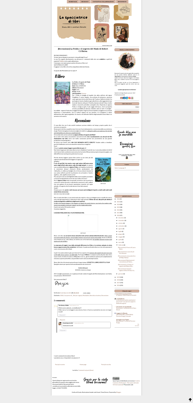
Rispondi (62, 315)
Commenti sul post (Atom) (85, 370)
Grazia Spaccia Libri (68, 323)
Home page (83, 364)
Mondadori (86, 295)
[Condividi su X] (86, 293)
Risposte (62, 320)
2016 (118, 285)
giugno (120, 234)
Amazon (83, 93)
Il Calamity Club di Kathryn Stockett (126, 295)
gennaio (120, 274)
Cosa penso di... (68, 295)
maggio (120, 237)
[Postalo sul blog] (85, 293)
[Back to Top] (190, 400)
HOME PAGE (73, 1)
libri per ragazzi (77, 295)
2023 (118, 207)
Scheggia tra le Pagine (122, 319)
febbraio (121, 245)
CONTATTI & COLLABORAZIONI (103, 1)
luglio (120, 231)
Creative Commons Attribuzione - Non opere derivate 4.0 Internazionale (126, 382)
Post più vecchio (106, 364)
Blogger (118, 392)
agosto (120, 228)
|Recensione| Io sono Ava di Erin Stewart (126, 252)
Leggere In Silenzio (121, 313)
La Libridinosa (120, 298)
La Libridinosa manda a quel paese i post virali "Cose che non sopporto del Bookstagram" (126, 301)
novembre (121, 220)
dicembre (121, 218)
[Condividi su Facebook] (88, 293)
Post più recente (60, 364)
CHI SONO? (85, 1)
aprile (120, 239)
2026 (118, 199)
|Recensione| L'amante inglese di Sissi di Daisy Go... (126, 269)
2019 (118, 277)
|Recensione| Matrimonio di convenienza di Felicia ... (126, 261)
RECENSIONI (122, 1)
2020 (61, 295)
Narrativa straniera (95, 295)
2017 (118, 282)
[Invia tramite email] (84, 293)
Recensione (104, 295)
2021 (118, 212)
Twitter (61, 61)
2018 (118, 280)
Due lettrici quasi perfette (124, 294)
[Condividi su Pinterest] (89, 293)
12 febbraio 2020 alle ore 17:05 (74, 305)
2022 (118, 210)
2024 (118, 204)
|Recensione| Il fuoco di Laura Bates (126, 248)
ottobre (120, 223)
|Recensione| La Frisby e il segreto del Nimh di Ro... (125, 265)
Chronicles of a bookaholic (124, 307)
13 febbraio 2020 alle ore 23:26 (79, 323)
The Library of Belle (63, 305)
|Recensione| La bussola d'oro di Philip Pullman (126, 256)
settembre (121, 226)
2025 (118, 202)
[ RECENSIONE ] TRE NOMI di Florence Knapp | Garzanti (124, 315)
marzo (120, 242)
